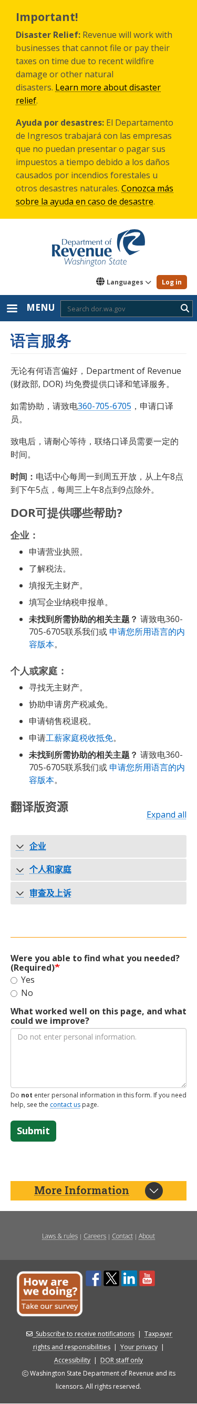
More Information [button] (81, 1190)
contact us (65, 1104)
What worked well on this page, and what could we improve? (98, 1015)
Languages (125, 282)
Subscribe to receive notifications (85, 1333)
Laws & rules (60, 1236)
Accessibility (72, 1360)
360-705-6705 (104, 406)
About (147, 1236)
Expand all (166, 815)
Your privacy (139, 1346)
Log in (172, 282)
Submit (33, 1130)
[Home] (98, 244)
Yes (28, 980)
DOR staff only (121, 1360)
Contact (122, 1236)
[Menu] (11, 309)
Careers (95, 1236)
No (27, 993)
